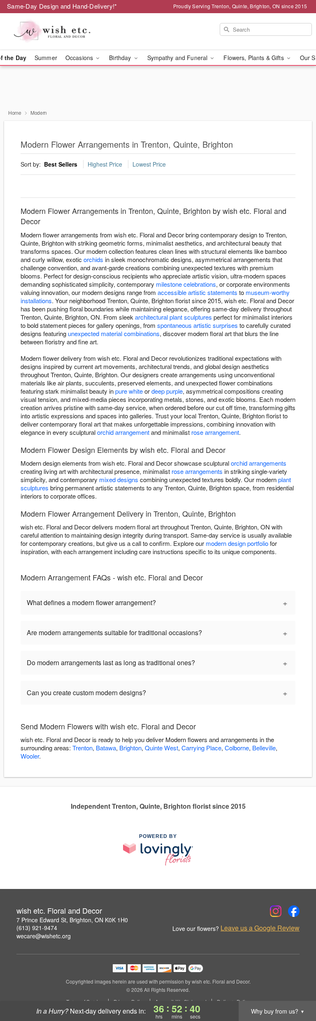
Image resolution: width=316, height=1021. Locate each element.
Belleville (264, 747)
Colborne (237, 747)
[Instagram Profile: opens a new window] (275, 911)
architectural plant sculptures (173, 317)
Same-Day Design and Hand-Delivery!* (62, 6)
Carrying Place (201, 747)
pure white (129, 391)
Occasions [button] (80, 57)
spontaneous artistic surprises (197, 325)
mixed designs (118, 479)
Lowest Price (149, 164)
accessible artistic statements (197, 292)
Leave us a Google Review (260, 928)
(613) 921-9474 (36, 928)
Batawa (106, 747)
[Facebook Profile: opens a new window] (294, 911)
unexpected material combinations (114, 333)
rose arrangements (197, 471)
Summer (46, 57)
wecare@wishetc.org (43, 936)
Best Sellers (60, 164)
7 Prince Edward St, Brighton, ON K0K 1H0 (72, 920)
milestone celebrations (186, 284)
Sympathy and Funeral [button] (178, 57)
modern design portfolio (237, 543)
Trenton (82, 747)
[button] (294, 986)
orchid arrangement (123, 432)
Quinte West (161, 747)
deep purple (167, 391)
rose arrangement (215, 432)
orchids (93, 259)
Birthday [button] (120, 57)
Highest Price (105, 164)
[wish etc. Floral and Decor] (54, 31)
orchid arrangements (258, 463)
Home (14, 112)
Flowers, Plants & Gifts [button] (254, 57)
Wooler (30, 756)
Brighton (130, 747)
